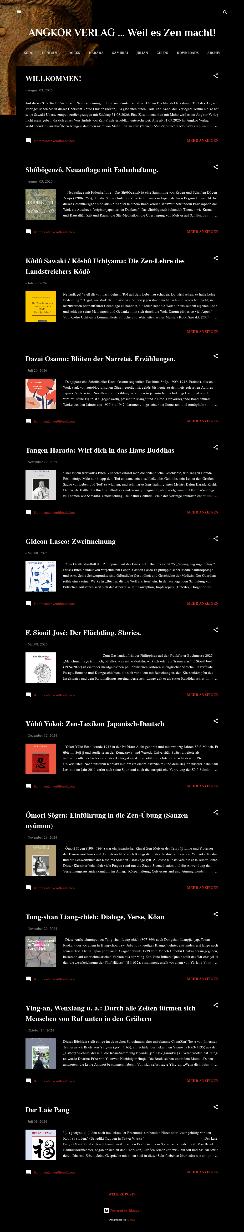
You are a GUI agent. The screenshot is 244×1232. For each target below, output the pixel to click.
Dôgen (74, 53)
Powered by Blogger (125, 1210)
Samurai (120, 53)
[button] (216, 76)
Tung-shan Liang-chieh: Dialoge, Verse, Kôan (94, 916)
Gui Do (162, 53)
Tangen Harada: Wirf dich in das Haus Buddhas (99, 449)
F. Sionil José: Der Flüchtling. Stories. (83, 632)
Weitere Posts (122, 1194)
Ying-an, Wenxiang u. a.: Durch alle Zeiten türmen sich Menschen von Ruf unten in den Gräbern (110, 1012)
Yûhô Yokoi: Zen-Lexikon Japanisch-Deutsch (94, 723)
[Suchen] (225, 13)
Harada (96, 53)
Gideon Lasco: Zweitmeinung (70, 541)
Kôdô (28, 53)
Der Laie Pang (47, 1109)
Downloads (188, 53)
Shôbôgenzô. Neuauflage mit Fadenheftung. (91, 169)
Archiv (213, 53)
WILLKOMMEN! (53, 78)
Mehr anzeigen (203, 140)
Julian (142, 53)
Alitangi (131, 1219)
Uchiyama (51, 53)
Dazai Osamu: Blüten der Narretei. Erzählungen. (100, 358)
